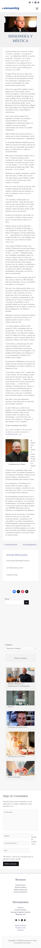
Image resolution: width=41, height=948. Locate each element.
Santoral (20, 907)
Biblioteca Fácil (20, 914)
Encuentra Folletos (20, 910)
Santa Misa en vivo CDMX (16, 756)
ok (26, 602)
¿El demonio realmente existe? (17, 727)
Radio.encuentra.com (20, 889)
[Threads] (35, 2)
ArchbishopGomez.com (13, 434)
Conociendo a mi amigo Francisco (18, 560)
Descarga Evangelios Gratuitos (20, 912)
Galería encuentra (20, 925)
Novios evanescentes (14, 777)
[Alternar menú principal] (37, 8)
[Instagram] (38, 2)
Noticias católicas (20, 887)
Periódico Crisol (20, 928)
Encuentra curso (20, 885)
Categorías (8, 645)
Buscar (7, 599)
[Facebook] (30, 2)
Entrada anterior (10, 544)
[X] (32, 2)
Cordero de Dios (12, 575)
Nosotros (20, 930)
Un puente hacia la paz (14, 568)
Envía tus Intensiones (20, 892)
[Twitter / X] (19, 920)
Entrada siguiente (30, 544)
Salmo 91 (11, 707)
